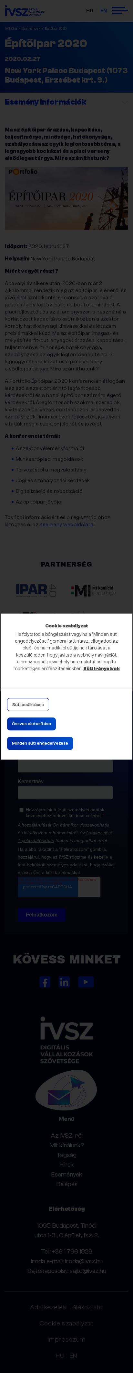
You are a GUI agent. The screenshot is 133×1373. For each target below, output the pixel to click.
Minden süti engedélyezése (40, 743)
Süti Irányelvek (101, 669)
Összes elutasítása (31, 723)
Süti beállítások (28, 704)
